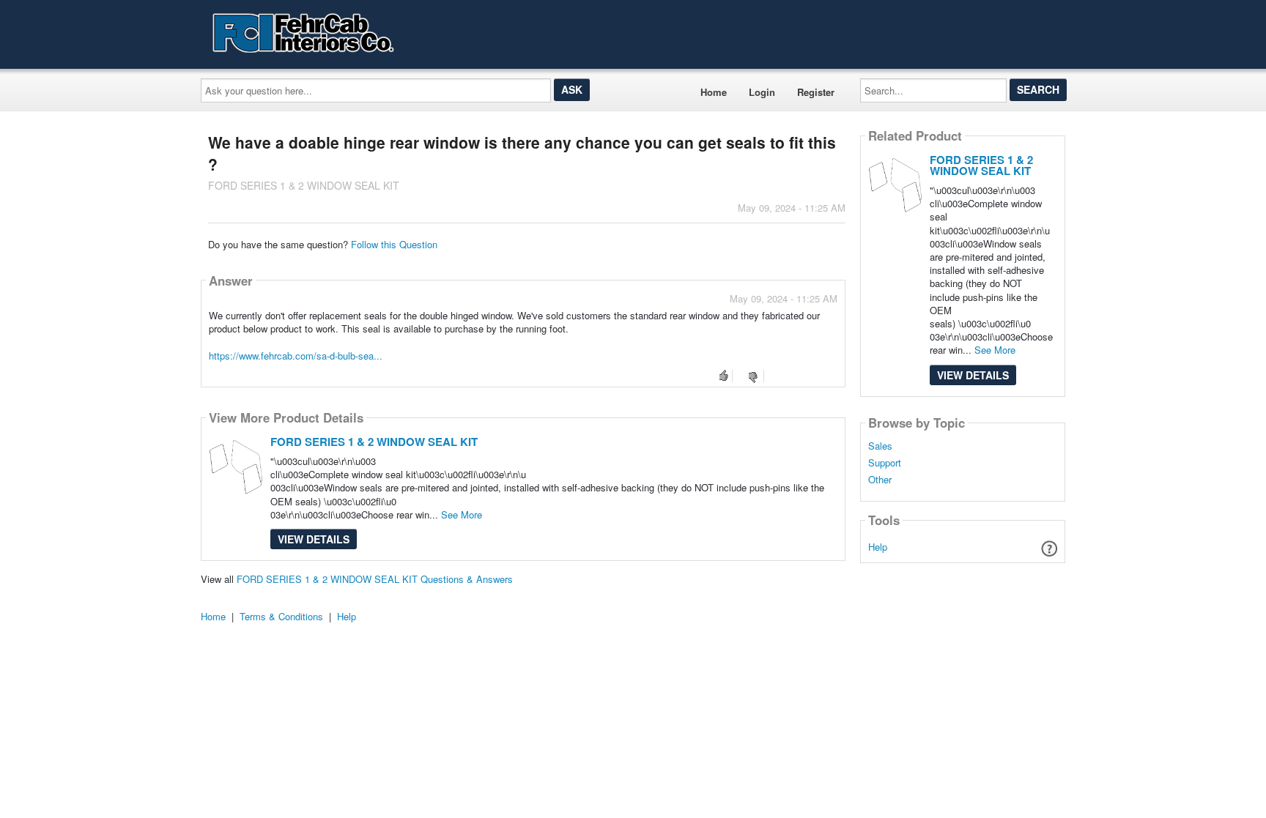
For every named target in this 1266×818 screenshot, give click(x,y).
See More (461, 514)
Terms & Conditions (281, 616)
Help (877, 547)
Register (815, 92)
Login (762, 92)
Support (884, 463)
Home (713, 92)
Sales (880, 446)
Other (880, 480)
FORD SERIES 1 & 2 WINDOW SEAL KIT (374, 442)
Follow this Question (394, 244)
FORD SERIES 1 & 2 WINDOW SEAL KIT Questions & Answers (375, 579)
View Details (313, 539)
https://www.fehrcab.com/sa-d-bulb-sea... (295, 355)
